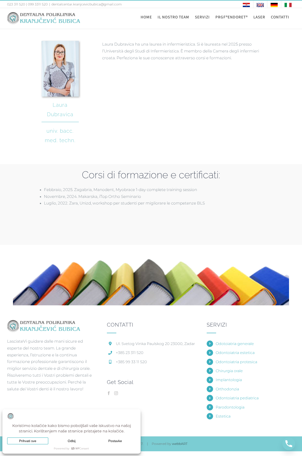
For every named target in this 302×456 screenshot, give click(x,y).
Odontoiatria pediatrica (237, 398)
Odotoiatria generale (235, 343)
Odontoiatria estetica (235, 352)
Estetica (223, 416)
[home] (43, 322)
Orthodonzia (227, 389)
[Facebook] (109, 393)
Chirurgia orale (229, 371)
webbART (180, 444)
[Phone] (288, 443)
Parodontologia (230, 407)
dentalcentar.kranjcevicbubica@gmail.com (86, 4)
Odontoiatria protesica (236, 362)
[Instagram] (116, 393)
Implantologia (229, 380)
